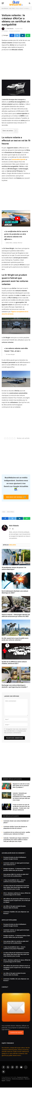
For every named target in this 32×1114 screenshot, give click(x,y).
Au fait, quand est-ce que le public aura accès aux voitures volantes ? (15, 639)
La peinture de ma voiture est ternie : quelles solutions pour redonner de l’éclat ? (16, 833)
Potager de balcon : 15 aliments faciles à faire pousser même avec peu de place (16, 869)
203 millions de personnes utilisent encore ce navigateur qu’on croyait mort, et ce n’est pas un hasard (16, 900)
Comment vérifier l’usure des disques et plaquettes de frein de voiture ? (15, 827)
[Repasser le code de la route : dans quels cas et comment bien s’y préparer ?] (6, 786)
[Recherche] (29, 3)
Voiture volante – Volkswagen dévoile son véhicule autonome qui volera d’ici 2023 (16, 615)
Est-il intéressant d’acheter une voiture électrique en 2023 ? (15, 592)
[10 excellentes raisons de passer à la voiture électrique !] (16, 557)
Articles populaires (6, 1079)
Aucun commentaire (15, 31)
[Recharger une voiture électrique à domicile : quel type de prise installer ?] (16, 675)
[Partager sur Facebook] (12, 35)
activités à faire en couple (9, 1051)
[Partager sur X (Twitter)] (17, 35)
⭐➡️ (16, 497)
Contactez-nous (16, 1032)
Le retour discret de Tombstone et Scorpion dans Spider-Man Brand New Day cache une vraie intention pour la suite (16, 887)
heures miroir (17, 1055)
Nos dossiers (5, 1047)
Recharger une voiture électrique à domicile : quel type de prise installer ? (15, 686)
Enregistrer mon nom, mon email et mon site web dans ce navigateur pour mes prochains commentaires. (15, 730)
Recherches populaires (18, 1079)
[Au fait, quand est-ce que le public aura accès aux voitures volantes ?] (16, 628)
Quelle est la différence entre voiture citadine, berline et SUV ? (14, 663)
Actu (4, 512)
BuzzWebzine (5, 8)
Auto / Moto (12, 8)
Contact (8, 1080)
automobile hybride (18, 159)
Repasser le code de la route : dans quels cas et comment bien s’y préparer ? (21, 785)
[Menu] (3, 3)
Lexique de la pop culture (17, 1047)
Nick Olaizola (10, 28)
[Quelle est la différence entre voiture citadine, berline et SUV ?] (16, 651)
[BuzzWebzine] (16, 3)
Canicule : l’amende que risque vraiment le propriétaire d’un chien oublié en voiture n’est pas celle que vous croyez (21, 796)
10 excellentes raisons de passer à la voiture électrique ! (14, 568)
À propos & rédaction (22, 1077)
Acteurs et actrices (23, 1049)
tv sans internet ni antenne (16, 1053)
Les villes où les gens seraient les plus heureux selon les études (14, 907)
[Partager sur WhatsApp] (27, 35)
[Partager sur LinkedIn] (22, 35)
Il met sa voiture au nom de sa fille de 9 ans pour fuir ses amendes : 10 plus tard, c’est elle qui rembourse (21, 807)
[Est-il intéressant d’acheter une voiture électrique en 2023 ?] (16, 581)
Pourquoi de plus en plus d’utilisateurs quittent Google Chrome (14, 858)
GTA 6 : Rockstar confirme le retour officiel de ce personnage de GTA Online (16, 894)
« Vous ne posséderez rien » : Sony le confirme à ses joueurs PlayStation (14, 880)
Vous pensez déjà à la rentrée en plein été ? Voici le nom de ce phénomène (16, 875)
